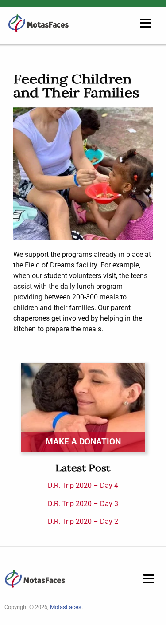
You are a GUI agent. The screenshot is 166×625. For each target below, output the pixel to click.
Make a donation (83, 441)
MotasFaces (65, 607)
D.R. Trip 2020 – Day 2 (83, 521)
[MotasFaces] (38, 23)
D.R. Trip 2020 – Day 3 (83, 503)
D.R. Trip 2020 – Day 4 (83, 485)
